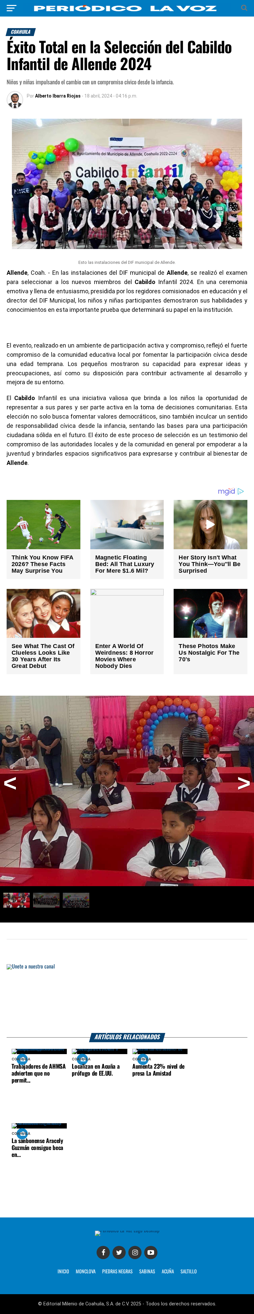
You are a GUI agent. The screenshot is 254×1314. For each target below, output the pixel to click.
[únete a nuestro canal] (127, 998)
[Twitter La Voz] (119, 1252)
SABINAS (147, 1271)
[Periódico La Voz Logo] (127, 11)
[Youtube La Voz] (150, 1252)
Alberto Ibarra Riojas (58, 96)
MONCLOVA (86, 1271)
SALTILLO (189, 1271)
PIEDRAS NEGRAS (117, 1271)
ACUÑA (168, 1271)
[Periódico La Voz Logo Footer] (127, 1230)
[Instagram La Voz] (135, 1252)
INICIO (63, 1271)
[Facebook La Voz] (103, 1252)
